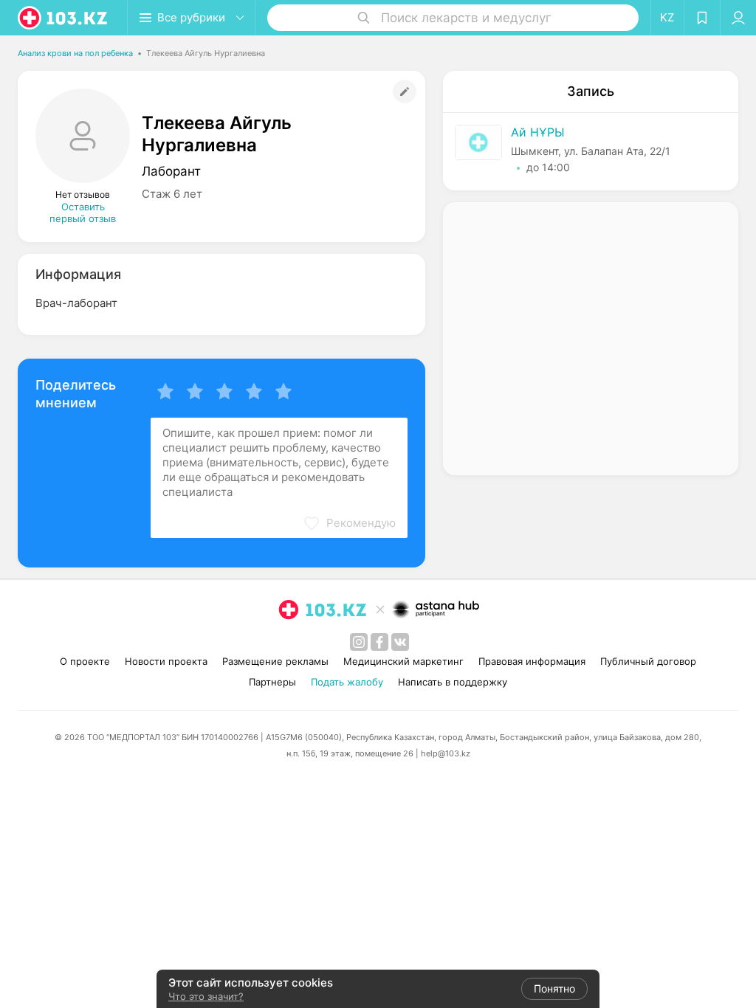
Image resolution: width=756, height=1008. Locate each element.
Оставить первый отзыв (82, 212)
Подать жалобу (347, 682)
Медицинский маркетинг (403, 661)
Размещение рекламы (275, 661)
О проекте (85, 661)
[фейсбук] (379, 642)
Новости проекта (166, 661)
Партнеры (272, 682)
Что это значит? (206, 996)
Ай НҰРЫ (538, 132)
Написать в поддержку (452, 682)
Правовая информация (531, 661)
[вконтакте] (400, 642)
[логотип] (63, 18)
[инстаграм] (359, 642)
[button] (349, 523)
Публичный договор (648, 661)
